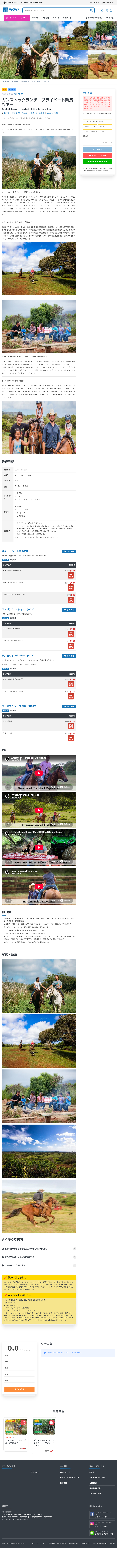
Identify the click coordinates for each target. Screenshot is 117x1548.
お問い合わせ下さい (95, 18)
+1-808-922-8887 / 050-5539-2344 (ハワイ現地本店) (24, 2)
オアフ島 (35, 18)
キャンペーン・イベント (18, 18)
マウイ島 (56, 18)
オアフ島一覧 (15, 113)
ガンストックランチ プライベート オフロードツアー (44, 1442)
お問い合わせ (65, 1472)
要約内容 (15, 82)
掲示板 (111, 18)
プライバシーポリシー (97, 1477)
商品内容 (6, 82)
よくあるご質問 (95, 1493)
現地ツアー (35, 1472)
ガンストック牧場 (52, 113)
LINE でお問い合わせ (98, 161)
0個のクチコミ (19, 94)
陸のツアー (25, 113)
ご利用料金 (25, 82)
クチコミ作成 (19, 1389)
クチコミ (46, 82)
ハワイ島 (46, 18)
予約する (70, 551)
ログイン (96, 2)
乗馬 (32, 113)
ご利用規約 (93, 1483)
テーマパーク (40, 113)
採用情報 (63, 1483)
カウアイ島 (67, 18)
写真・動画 (36, 82)
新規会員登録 (108, 2)
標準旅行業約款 (95, 1488)
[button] (29, 50)
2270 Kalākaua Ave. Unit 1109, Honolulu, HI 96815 (22, 1514)
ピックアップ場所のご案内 (69, 1477)
